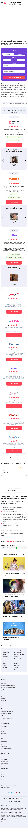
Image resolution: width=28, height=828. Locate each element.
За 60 (2, 778)
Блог (23, 798)
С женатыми (4, 744)
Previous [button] (1, 475)
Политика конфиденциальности (8, 821)
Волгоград (5, 665)
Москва (5, 650)
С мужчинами (4, 743)
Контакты (11, 798)
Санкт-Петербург (18, 650)
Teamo (2, 728)
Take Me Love (4, 726)
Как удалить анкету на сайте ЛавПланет (11, 638)
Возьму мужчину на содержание (8, 687)
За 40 (2, 772)
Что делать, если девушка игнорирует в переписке (14, 574)
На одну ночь (4, 689)
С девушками (4, 741)
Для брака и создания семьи (7, 682)
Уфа (4, 661)
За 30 (2, 770)
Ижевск (16, 670)
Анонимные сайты (5, 717)
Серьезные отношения (8, 103)
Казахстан (3, 700)
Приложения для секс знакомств (8, 785)
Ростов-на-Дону (18, 659)
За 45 (2, 774)
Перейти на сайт (14, 145)
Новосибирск (6, 652)
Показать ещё (14, 457)
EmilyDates (3, 733)
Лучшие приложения (6, 787)
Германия (3, 698)
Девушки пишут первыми (7, 718)
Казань (4, 654)
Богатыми (3, 757)
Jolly (2, 730)
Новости (9, 801)
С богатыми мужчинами (6, 748)
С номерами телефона (6, 713)
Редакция (18, 798)
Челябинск (5, 656)
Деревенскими (4, 761)
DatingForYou (15, 2)
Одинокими (4, 759)
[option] (14, 475)
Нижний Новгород (19, 654)
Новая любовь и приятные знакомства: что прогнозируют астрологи (14, 595)
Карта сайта (17, 801)
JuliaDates (3, 731)
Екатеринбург (17, 652)
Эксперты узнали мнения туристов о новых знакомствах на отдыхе (13, 616)
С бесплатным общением (7, 711)
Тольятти (5, 670)
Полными (3, 756)
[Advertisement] (14, 22)
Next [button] (26, 475)
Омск (4, 659)
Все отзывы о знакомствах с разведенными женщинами (14, 489)
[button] (25, 160)
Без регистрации (19, 103)
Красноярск (17, 661)
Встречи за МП (4, 683)
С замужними (4, 746)
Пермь (16, 663)
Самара (16, 656)
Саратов (5, 667)
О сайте (5, 798)
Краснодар (17, 665)
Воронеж (5, 663)
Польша (3, 703)
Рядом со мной (4, 715)
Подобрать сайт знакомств (14, 77)
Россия (2, 696)
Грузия (2, 702)
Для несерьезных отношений (8, 685)
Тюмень (16, 667)
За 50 (2, 776)
